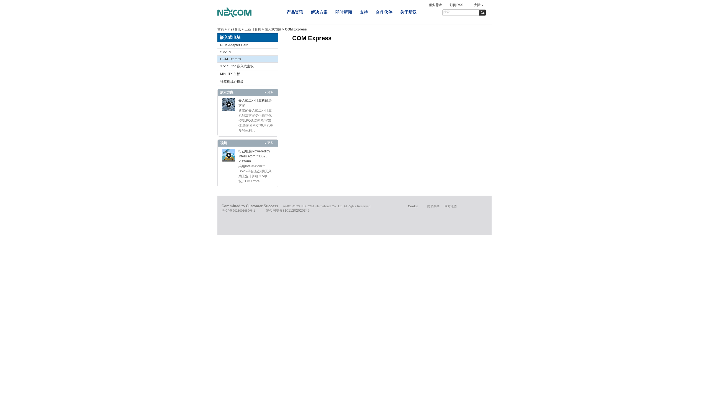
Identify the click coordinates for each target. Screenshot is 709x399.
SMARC (226, 52)
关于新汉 (408, 12)
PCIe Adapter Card (234, 45)
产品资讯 (295, 12)
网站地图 (451, 206)
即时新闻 (343, 12)
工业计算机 (253, 29)
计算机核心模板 (231, 82)
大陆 (477, 5)
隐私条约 (433, 206)
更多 (270, 92)
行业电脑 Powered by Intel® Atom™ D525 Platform (254, 156)
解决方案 (319, 12)
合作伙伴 (384, 12)
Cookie (413, 206)
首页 (220, 29)
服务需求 (436, 5)
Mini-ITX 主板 (230, 74)
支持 (364, 12)
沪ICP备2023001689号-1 (238, 210)
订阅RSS (456, 5)
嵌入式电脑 (273, 29)
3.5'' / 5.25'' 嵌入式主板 (237, 66)
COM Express (230, 59)
